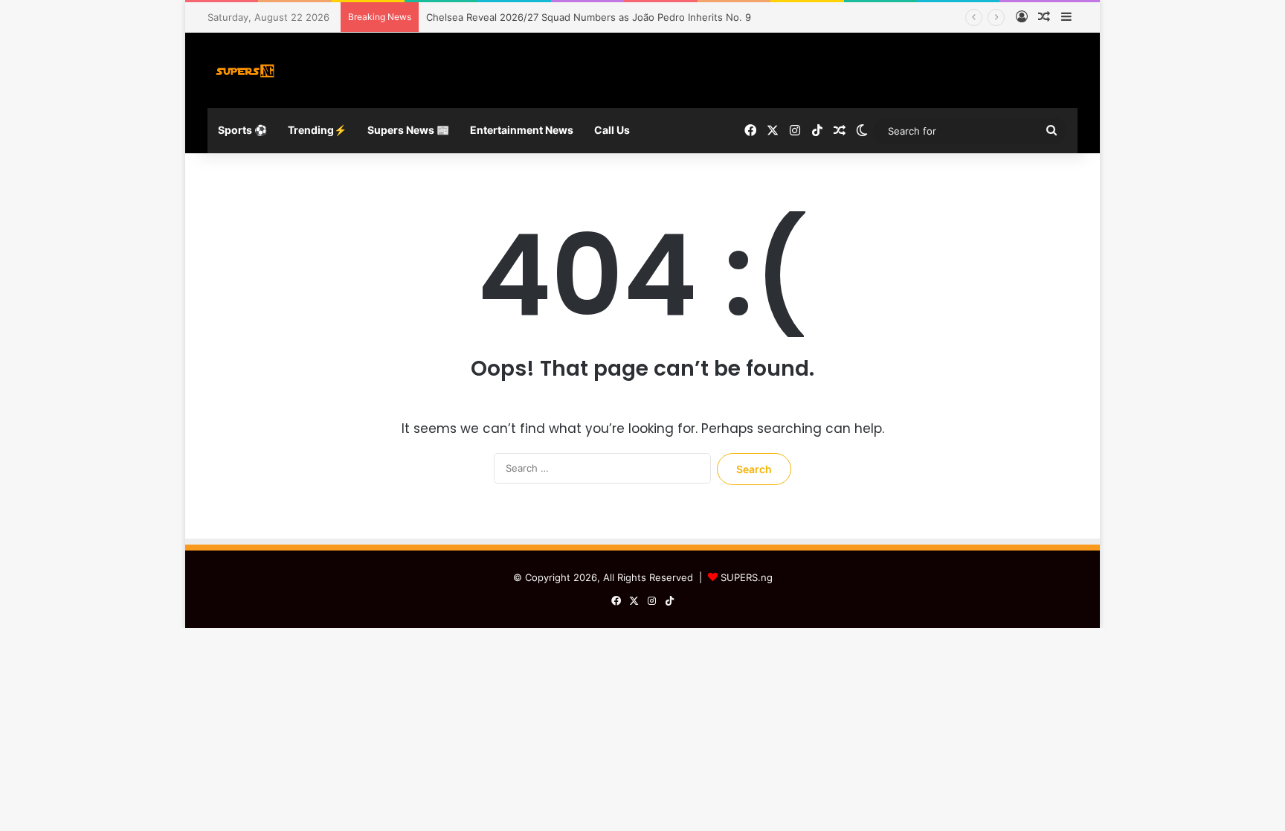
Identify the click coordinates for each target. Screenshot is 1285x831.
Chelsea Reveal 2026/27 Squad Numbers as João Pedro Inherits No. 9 (588, 17)
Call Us (612, 129)
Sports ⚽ (242, 129)
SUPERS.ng (747, 577)
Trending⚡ (317, 129)
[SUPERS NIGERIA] (245, 70)
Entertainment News (521, 129)
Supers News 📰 (408, 129)
